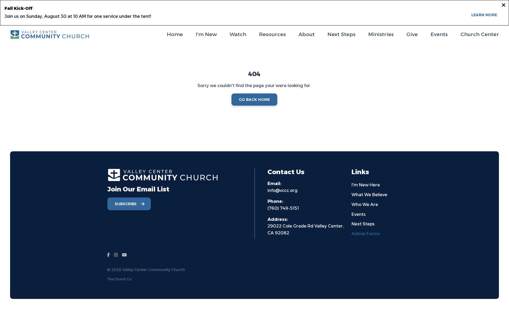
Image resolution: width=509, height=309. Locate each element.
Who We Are (365, 204)
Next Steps (363, 223)
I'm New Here (366, 184)
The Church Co (119, 279)
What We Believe (369, 194)
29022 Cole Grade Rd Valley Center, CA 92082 (305, 226)
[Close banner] (503, 5)
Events (359, 214)
